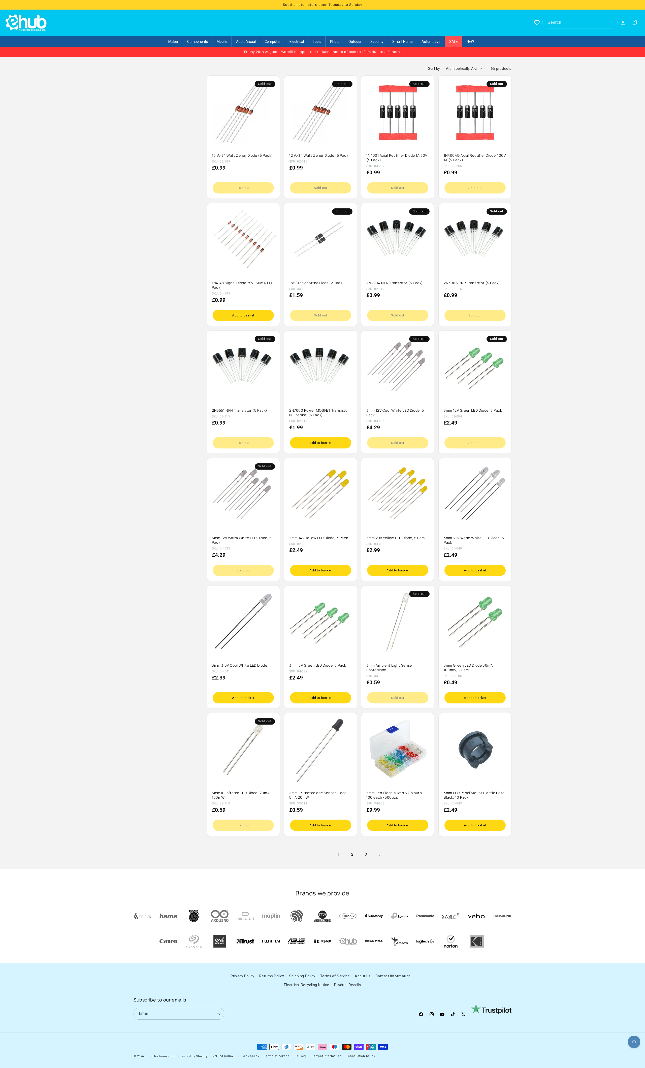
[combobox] (580, 22)
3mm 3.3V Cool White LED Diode (239, 665)
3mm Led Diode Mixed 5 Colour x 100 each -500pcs (394, 795)
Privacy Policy (242, 976)
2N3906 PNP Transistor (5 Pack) (472, 282)
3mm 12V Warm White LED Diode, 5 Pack (242, 540)
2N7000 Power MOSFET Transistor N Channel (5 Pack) (319, 412)
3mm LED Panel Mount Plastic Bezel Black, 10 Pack (474, 795)
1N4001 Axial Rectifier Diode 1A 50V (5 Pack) (396, 157)
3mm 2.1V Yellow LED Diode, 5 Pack (396, 538)
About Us (363, 976)
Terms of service (276, 1056)
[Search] (611, 22)
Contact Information (392, 976)
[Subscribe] (218, 1014)
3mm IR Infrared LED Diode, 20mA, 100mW (241, 795)
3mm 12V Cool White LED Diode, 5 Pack (395, 412)
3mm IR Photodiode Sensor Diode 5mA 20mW (318, 795)
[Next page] (379, 854)
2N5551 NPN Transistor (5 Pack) (239, 410)
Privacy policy (248, 1056)
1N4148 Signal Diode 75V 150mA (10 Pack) (242, 284)
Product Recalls (347, 985)
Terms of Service (335, 976)
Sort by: (434, 69)
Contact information (326, 1056)
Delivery (301, 1056)
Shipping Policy (302, 976)
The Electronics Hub (161, 1056)
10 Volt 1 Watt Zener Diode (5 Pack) (242, 155)
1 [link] (338, 854)
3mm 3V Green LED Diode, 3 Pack (317, 665)
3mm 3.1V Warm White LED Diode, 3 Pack (474, 540)
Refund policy (222, 1056)
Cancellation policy (360, 1056)
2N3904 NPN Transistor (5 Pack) (394, 282)
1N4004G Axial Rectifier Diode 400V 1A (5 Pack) (475, 157)
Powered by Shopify (193, 1056)
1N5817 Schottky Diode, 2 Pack (315, 282)
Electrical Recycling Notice (306, 985)
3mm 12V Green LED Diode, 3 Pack (473, 410)
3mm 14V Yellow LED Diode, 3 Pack (318, 538)
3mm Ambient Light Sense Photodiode (389, 667)
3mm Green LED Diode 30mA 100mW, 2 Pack (468, 667)
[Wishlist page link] (537, 22)
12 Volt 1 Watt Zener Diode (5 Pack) (319, 155)
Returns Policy (271, 976)
